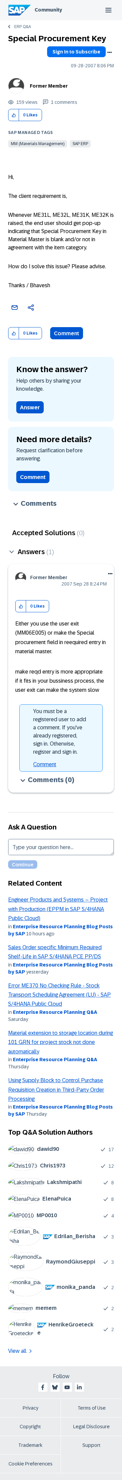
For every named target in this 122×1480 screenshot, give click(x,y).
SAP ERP (80, 143)
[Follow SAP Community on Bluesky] (55, 1387)
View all (17, 1351)
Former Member (49, 86)
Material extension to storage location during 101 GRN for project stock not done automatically (60, 1042)
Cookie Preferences (30, 1463)
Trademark (30, 1445)
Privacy (30, 1408)
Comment (66, 333)
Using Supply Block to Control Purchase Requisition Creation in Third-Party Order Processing (56, 1089)
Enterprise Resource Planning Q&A (55, 1012)
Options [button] (109, 52)
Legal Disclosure (91, 1426)
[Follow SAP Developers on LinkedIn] (79, 1387)
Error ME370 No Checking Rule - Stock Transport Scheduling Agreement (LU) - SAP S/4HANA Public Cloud (59, 995)
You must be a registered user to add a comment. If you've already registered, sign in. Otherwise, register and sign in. (59, 731)
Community (48, 10)
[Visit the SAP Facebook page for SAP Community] (42, 1387)
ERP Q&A (22, 26)
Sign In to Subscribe (76, 51)
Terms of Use (92, 1408)
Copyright (30, 1426)
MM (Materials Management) (37, 143)
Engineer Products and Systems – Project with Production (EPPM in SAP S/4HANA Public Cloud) (58, 909)
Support (91, 1445)
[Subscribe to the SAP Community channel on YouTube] (67, 1387)
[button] (13, 115)
